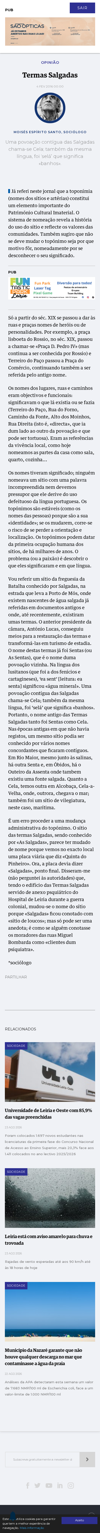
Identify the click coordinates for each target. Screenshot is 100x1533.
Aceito (79, 1520)
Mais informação (32, 1528)
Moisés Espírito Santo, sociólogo (50, 132)
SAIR (82, 8)
